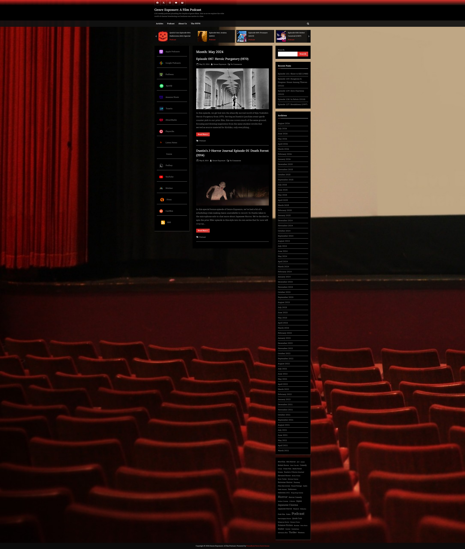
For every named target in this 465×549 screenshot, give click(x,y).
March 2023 (283, 327)
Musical (296, 509)
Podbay (169, 165)
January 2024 (284, 276)
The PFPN (195, 23)
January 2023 (284, 338)
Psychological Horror (284, 518)
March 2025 (283, 205)
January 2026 (284, 159)
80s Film (281, 462)
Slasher (281, 529)
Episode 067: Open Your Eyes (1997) (300, 34)
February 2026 (285, 154)
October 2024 (284, 230)
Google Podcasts (173, 63)
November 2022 (285, 348)
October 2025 (284, 174)
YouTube (170, 176)
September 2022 (285, 358)
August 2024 (284, 241)
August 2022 (284, 363)
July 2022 (282, 368)
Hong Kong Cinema (297, 493)
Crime (280, 469)
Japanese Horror (285, 509)
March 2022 (283, 389)
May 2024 (282, 256)
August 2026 (284, 123)
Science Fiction (285, 525)
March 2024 (283, 266)
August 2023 (284, 302)
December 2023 (285, 281)
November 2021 (285, 409)
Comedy (303, 465)
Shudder (296, 525)
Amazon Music (172, 97)
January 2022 (284, 399)
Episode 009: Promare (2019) (181, 34)
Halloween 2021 (284, 493)
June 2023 (283, 312)
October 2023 (284, 292)
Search (281, 49)
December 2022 (285, 343)
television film (283, 532)
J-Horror (292, 501)
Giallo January (282, 489)
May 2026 (282, 138)
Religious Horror (283, 522)
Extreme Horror (285, 482)
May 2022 (282, 379)
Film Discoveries (284, 486)
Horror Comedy (295, 497)
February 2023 (285, 333)
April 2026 (283, 144)
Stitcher (169, 188)
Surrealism (295, 529)
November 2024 (285, 225)
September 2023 (285, 297)
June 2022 (283, 373)
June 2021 (283, 435)
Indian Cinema (283, 501)
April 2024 (283, 261)
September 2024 (285, 236)
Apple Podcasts (173, 51)
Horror (283, 497)
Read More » (204, 134)
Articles (159, 23)
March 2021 (283, 450)
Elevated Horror (284, 475)
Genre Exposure (219, 64)
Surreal (287, 529)
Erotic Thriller (282, 479)
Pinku (288, 514)
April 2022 (283, 384)
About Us (182, 23)
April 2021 (283, 445)
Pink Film (281, 514)
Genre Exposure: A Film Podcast (177, 10)
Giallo (305, 486)
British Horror (283, 465)
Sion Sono (303, 525)
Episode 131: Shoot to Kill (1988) (293, 73)
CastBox (169, 211)
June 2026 (283, 133)
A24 (298, 462)
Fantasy (297, 482)
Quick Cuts (297, 518)
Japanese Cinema (288, 504)
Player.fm (170, 131)
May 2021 (282, 440)
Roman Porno (295, 522)
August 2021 (284, 425)
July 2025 (282, 184)
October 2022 (284, 353)
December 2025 (285, 164)
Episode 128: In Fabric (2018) (291, 99)
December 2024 (285, 220)
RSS (169, 222)
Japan (299, 501)
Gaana (169, 154)
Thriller (293, 532)
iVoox (169, 199)
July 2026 (282, 128)
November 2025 (285, 169)
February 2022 (285, 394)
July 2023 (282, 307)
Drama (280, 472)
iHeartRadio (171, 120)
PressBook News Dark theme (257, 546)
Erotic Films (296, 476)
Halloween (292, 489)
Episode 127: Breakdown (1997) (292, 104)
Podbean (170, 74)
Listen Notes (171, 142)
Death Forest (297, 469)
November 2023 (285, 287)
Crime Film (287, 469)
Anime (303, 462)
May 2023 (282, 317)
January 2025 (284, 215)
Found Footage (296, 486)
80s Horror (291, 462)
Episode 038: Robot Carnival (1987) (219, 34)
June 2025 (283, 189)
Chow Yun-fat (294, 465)
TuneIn (169, 108)
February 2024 (285, 271)
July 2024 (282, 246)
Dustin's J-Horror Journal (294, 472)
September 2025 (285, 179)
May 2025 (282, 195)
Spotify (169, 85)
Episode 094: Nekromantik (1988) (259, 34)
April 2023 (283, 322)
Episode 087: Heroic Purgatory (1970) (222, 59)
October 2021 (284, 414)
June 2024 (283, 251)
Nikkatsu (303, 509)
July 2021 (282, 430)
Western (301, 532)
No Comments (236, 64)
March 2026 (283, 149)
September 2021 (285, 419)
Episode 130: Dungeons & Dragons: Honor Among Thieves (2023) (292, 82)
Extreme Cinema (293, 479)
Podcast (170, 23)
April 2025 (283, 200)
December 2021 (285, 404)
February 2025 (285, 210)
